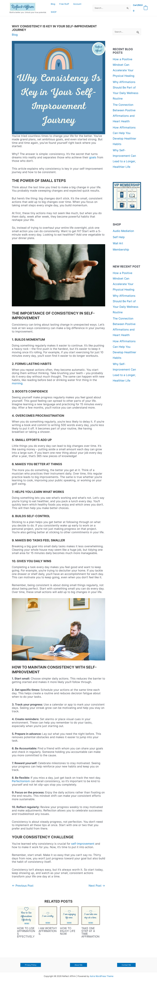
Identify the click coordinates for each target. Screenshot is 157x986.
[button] (30, 965)
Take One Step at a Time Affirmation (90, 932)
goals (92, 157)
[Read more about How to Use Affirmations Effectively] (26, 915)
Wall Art (118, 243)
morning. (17, 383)
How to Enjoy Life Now (67, 931)
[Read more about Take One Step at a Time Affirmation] (90, 915)
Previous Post (22, 885)
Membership (121, 249)
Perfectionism (21, 781)
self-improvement (82, 843)
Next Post (97, 885)
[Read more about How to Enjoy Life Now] (69, 915)
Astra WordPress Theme (101, 976)
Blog (15, 34)
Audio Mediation (123, 231)
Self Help (119, 237)
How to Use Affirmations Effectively (26, 932)
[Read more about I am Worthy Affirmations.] (48, 915)
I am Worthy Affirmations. (48, 931)
